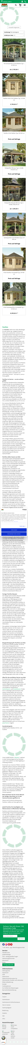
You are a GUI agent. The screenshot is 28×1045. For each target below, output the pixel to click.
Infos (3, 1018)
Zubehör (4, 1013)
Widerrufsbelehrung (7, 982)
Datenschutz (5, 976)
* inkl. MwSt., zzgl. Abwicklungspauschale (13, 947)
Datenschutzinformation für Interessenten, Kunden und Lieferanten (12, 979)
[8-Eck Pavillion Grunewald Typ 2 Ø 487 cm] (14, 259)
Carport (4, 996)
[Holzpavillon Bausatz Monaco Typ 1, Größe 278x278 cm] (14, 189)
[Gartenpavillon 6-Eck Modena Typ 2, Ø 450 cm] (14, 224)
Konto (4, 962)
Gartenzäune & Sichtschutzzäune (11, 1002)
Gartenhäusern (6, 689)
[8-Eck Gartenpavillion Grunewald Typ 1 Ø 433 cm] (14, 294)
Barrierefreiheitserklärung (9, 990)
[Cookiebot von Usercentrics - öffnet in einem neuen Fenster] (20, 509)
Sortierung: (7, 32)
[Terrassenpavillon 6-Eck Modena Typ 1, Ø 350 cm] (14, 50)
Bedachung (5, 1010)
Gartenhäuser (6, 999)
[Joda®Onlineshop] (4, 5)
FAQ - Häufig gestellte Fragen (10, 956)
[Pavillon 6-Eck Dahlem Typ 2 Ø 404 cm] (14, 119)
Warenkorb (5, 960)
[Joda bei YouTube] (9, 944)
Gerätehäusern (17, 689)
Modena (17, 757)
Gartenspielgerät (6, 1007)
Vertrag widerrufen (8, 964)
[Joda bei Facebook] (3, 944)
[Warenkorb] (20, 5)
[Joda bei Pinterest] (11, 944)
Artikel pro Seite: (8, 35)
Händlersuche (6, 952)
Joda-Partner (5, 723)
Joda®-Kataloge (6, 954)
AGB (3, 974)
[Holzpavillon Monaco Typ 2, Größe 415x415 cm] (14, 154)
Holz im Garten (6, 1005)
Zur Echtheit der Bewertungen (10, 988)
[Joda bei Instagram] (6, 944)
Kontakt (4, 984)
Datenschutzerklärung (22, 522)
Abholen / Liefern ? (7, 1)
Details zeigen (22, 526)
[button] (22, 1)
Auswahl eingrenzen (14, 27)
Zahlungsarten (6, 970)
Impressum (16, 521)
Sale (3, 1016)
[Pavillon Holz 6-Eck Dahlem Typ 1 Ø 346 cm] (14, 85)
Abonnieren (21, 938)
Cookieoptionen (6, 986)
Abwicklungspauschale (8, 958)
